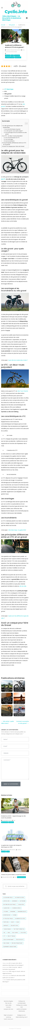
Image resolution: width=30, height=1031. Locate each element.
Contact (8, 1007)
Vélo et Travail (18, 57)
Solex (17, 922)
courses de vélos (16, 908)
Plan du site (8, 1003)
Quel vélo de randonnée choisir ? (18, 360)
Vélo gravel (12, 25)
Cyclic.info (19, 1028)
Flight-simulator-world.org (8, 1016)
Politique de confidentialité (22, 1002)
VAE (4, 932)
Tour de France (7, 929)
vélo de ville (22, 586)
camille (19, 849)
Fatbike (14, 915)
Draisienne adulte (22, 911)
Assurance (14, 901)
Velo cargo (15, 932)
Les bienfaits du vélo (9, 57)
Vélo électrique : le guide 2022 (17, 530)
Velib (8, 932)
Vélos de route (19, 939)
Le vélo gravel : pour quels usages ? (14, 131)
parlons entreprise (21, 1009)
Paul (14, 820)
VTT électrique (8, 89)
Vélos (12, 55)
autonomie (22, 901)
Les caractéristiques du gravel (12, 129)
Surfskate (5, 925)
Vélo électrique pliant (17, 943)
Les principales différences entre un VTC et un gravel (14, 143)
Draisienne (11, 822)
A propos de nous (8, 1009)
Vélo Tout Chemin (22, 391)
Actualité (3, 851)
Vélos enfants (5, 822)
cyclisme (5, 911)
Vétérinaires (21, 1011)
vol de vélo (23, 932)
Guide (8, 851)
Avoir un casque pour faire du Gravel (13, 146)
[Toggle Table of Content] (25, 123)
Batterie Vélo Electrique (9, 904)
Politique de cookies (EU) (21, 1006)
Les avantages (9, 139)
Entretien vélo (6, 915)
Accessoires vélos (21, 877)
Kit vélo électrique (8, 918)
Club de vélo (16, 55)
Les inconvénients (10, 141)
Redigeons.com (21, 1015)
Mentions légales (8, 1001)
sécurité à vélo (14, 925)
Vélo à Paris (6, 943)
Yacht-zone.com (8, 1019)
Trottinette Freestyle (18, 929)
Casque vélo (21, 904)
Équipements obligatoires (9, 946)
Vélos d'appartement (8, 939)
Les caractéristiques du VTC (12, 137)
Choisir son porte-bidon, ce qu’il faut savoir (13, 874)
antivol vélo (6, 901)
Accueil (3, 25)
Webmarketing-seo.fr (21, 1017)
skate (12, 922)
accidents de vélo (19, 897)
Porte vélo (6, 922)
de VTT (3, 179)
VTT (4, 936)
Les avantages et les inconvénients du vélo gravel (16, 133)
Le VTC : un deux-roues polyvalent (12, 136)
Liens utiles (8, 1005)
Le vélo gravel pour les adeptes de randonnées (12, 126)
